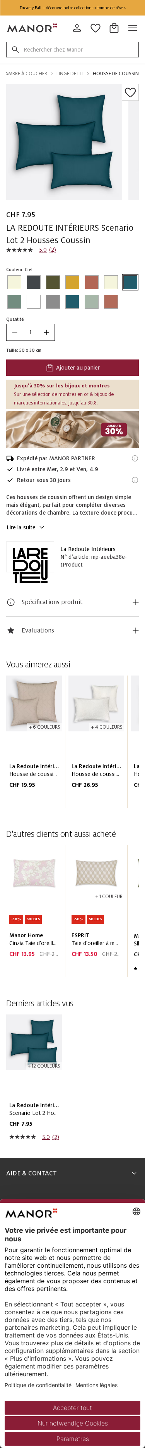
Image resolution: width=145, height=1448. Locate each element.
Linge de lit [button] (70, 73)
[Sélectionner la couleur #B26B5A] (111, 302)
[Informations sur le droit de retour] (135, 480)
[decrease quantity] (15, 332)
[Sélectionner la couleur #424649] (34, 282)
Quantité (15, 319)
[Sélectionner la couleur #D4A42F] (72, 282)
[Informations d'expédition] (135, 458)
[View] (72, 429)
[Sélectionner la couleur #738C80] (14, 302)
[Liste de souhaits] (130, 92)
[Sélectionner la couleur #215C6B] (130, 282)
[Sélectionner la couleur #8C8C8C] (53, 302)
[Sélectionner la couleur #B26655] (92, 282)
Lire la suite (21, 527)
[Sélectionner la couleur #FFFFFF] (34, 302)
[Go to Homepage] (32, 28)
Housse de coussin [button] (116, 73)
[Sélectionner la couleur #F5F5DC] (14, 282)
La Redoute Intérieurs (88, 549)
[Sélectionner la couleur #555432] (53, 282)
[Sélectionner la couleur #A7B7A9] (92, 302)
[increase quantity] (46, 332)
